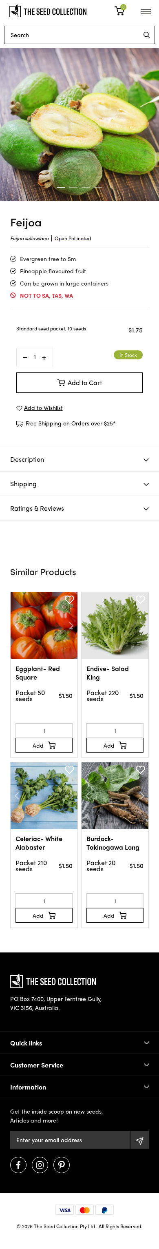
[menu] (147, 35)
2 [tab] (73, 187)
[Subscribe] (139, 1140)
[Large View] (79, 124)
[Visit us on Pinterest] (61, 1165)
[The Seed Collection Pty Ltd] (47, 9)
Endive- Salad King (107, 673)
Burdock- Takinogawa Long (112, 843)
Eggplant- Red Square (37, 673)
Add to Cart (85, 382)
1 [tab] (61, 187)
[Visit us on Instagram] (40, 1165)
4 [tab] (98, 187)
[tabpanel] (79, 124)
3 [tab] (86, 187)
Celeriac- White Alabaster (38, 843)
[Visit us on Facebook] (18, 1165)
